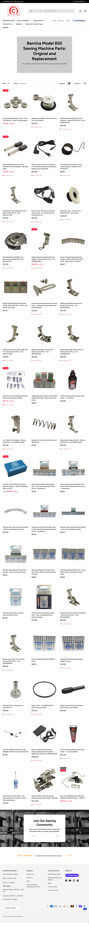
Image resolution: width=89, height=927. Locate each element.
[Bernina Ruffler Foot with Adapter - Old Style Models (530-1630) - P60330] (45, 780)
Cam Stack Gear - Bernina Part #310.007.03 (13, 706)
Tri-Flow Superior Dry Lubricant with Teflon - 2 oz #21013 (72, 397)
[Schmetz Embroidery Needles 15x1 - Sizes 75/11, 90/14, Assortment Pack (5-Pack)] (45, 554)
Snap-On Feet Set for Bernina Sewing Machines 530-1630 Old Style (15, 397)
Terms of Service (53, 890)
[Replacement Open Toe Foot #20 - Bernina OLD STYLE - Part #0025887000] (16, 643)
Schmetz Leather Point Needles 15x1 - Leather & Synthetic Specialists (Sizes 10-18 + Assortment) (44, 529)
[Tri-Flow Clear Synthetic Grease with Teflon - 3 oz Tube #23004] (73, 734)
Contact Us (30, 874)
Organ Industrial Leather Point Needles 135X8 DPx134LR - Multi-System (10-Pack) (44, 398)
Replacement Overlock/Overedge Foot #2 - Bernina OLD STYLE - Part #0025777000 (15, 352)
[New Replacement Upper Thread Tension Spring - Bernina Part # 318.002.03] (73, 149)
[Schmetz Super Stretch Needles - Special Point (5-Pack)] (16, 597)
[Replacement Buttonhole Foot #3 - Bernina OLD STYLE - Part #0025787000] (73, 288)
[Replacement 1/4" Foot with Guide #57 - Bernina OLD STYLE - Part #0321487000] (73, 597)
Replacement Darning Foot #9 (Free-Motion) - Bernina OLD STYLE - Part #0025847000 (44, 259)
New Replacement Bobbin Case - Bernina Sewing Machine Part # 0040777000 (14, 259)
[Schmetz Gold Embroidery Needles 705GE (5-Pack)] (73, 643)
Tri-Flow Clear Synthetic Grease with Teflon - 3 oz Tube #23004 (72, 751)
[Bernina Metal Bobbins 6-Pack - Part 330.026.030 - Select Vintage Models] (16, 102)
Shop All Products (9, 20)
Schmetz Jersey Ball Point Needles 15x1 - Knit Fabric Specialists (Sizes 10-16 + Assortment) (43, 486)
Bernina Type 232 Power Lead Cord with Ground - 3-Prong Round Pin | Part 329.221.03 (43, 213)
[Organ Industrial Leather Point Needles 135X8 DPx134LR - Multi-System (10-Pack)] (45, 380)
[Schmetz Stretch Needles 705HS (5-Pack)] (45, 643)
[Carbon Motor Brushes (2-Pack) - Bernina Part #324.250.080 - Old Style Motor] (16, 149)
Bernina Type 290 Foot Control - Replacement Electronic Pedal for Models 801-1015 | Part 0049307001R (44, 752)
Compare (62, 83)
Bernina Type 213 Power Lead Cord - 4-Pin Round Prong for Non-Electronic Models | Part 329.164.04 (44, 167)
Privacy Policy (52, 887)
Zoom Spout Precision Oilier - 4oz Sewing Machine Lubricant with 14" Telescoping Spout (14, 798)
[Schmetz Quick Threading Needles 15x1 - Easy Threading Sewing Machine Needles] (45, 597)
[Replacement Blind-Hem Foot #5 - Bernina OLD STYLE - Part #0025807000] (45, 334)
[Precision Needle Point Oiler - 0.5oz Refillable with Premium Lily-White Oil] (16, 734)
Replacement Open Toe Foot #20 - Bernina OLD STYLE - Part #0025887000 (14, 661)
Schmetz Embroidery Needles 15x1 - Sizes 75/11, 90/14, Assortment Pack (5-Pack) (44, 572)
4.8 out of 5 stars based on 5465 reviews (48, 855)
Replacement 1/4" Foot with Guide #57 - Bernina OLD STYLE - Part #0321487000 (73, 615)
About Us (61, 21)
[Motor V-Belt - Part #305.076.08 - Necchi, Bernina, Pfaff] (45, 690)
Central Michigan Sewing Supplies (15, 916)
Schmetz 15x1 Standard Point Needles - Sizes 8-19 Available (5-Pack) (73, 528)
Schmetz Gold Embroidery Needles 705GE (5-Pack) (71, 660)
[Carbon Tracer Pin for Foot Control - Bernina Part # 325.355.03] (73, 690)
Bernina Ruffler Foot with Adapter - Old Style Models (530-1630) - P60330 (44, 797)
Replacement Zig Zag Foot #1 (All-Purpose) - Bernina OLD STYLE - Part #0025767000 (72, 120)
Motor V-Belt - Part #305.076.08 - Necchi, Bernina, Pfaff (43, 706)
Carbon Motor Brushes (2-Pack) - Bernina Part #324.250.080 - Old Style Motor (15, 167)
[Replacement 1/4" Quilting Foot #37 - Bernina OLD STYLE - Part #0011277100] (16, 195)
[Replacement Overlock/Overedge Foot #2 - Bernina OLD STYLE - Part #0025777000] (16, 334)
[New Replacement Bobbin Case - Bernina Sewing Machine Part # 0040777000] (16, 241)
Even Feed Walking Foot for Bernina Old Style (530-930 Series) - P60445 (72, 797)
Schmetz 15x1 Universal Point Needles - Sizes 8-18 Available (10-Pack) (15, 528)
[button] (85, 11)
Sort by (15, 83)
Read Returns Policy (54, 874)
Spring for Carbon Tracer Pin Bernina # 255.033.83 (44, 441)
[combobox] (51, 11)
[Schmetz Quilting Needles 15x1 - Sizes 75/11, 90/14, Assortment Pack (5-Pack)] (73, 554)
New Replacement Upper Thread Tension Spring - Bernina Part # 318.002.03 (71, 167)
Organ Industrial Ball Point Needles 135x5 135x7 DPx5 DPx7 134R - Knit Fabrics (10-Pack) (15, 305)
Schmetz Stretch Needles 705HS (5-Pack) (43, 660)
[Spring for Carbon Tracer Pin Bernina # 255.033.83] (45, 424)
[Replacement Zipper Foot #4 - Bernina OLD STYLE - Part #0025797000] (73, 424)
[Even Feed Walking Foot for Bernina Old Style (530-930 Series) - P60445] (73, 780)
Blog (54, 21)
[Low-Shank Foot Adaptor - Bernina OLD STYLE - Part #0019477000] (16, 424)
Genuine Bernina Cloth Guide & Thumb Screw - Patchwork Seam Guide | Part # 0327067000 (44, 305)
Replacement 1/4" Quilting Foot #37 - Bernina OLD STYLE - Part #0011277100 (15, 213)
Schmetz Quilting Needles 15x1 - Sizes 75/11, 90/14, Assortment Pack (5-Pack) (73, 572)
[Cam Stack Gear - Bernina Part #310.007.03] (16, 690)
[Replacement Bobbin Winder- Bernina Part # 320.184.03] (45, 102)
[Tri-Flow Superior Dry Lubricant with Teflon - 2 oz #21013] (73, 380)
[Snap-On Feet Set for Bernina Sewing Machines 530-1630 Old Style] (16, 380)
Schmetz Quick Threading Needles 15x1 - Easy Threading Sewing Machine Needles (43, 615)
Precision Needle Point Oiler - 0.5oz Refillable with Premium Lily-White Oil (15, 751)
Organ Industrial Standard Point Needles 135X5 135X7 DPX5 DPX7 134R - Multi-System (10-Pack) (71, 259)
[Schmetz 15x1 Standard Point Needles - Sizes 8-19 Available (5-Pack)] (73, 511)
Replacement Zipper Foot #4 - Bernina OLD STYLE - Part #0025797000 (72, 441)
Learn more (20, 1)
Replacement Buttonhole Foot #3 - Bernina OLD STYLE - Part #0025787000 (71, 305)
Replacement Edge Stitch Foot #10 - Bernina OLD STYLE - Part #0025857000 (72, 352)
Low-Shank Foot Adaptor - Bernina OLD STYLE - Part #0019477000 (14, 441)
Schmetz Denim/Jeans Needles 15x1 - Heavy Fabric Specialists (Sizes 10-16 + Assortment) (72, 486)
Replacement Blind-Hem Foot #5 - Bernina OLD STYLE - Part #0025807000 (43, 352)
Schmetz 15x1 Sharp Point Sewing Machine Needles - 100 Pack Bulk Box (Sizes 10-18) (15, 486)
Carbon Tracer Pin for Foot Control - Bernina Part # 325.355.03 (72, 706)
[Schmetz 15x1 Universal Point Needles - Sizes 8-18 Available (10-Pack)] (16, 511)
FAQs (68, 21)
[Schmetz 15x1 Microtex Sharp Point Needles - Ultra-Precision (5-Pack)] (16, 554)
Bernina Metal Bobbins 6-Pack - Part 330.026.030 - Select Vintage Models (15, 119)
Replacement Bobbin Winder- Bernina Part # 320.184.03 (44, 119)
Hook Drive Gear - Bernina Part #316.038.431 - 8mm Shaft (70, 212)
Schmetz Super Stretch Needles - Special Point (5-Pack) (13, 614)
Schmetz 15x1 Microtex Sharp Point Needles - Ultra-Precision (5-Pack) (14, 571)
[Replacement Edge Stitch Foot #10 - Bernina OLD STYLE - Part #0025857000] (73, 334)
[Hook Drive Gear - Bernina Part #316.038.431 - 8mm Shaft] (73, 195)
